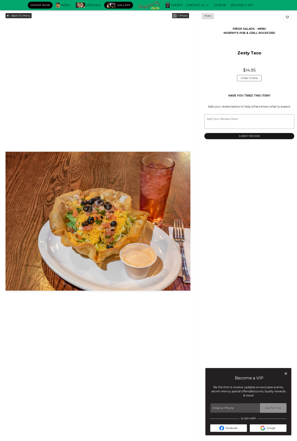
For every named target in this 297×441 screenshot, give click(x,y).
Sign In (220, 5)
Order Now (40, 5)
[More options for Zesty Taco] (287, 17)
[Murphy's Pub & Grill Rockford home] (148, 5)
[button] (197, 5)
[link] (249, 78)
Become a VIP (242, 5)
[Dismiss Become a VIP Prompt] (286, 373)
